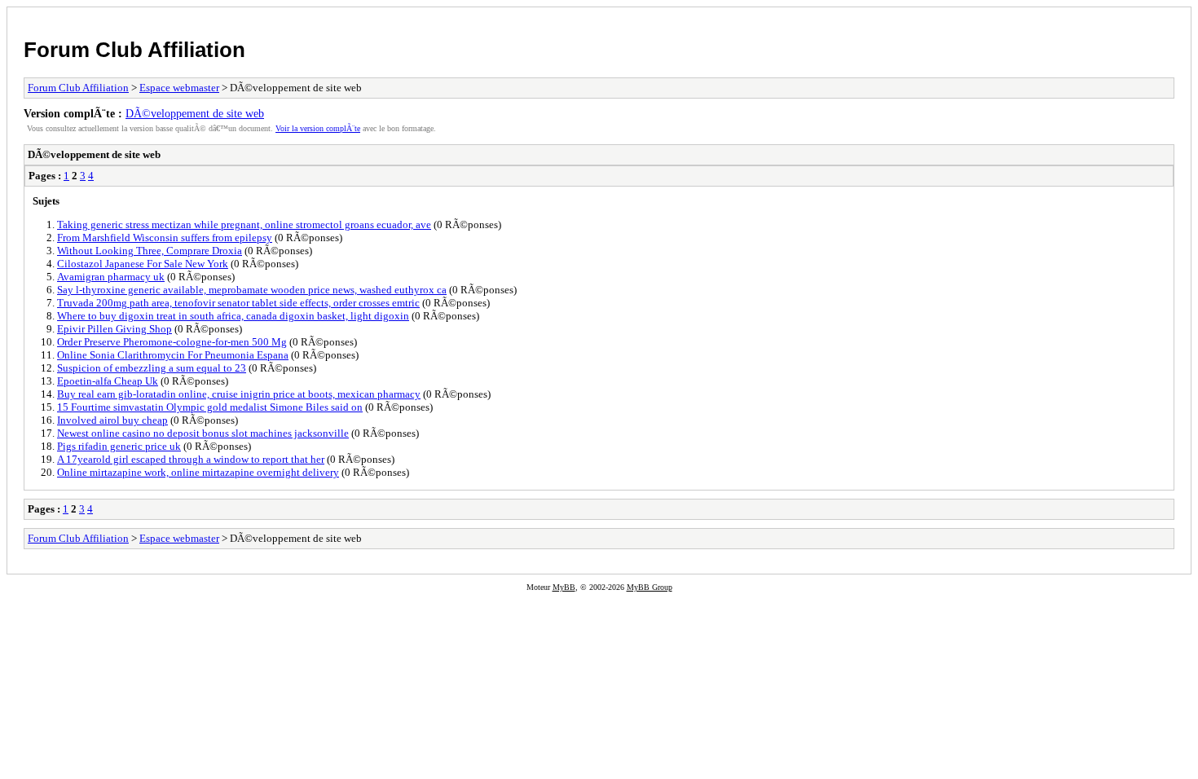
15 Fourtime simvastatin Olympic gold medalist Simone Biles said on (210, 407)
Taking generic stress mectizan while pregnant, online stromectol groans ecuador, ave (244, 224)
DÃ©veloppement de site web (195, 113)
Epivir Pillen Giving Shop (114, 329)
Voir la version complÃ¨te (317, 128)
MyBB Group (649, 587)
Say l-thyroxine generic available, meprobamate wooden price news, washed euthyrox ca (252, 290)
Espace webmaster (179, 87)
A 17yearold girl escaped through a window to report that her (190, 459)
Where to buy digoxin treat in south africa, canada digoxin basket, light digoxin (233, 316)
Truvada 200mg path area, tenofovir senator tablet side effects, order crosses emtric (238, 303)
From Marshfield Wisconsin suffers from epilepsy (164, 237)
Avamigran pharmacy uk (111, 277)
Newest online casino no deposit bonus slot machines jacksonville (203, 433)
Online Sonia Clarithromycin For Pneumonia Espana (172, 355)
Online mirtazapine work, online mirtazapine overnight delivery (198, 472)
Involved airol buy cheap (112, 420)
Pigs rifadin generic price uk (119, 446)
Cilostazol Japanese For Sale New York (142, 263)
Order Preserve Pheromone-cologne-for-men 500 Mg (172, 342)
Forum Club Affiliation (134, 49)
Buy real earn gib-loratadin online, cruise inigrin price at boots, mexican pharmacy (239, 394)
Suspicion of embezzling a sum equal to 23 (151, 368)
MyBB (564, 587)
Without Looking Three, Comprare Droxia (149, 250)
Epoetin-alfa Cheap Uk (107, 381)
